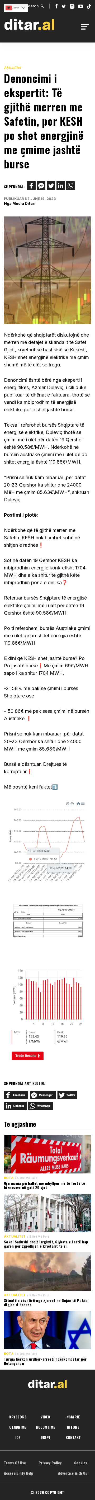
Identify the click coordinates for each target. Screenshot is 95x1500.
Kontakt (73, 1437)
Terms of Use (15, 1462)
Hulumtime (45, 1427)
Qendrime (17, 1427)
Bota (8, 1178)
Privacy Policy (50, 1462)
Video (45, 1416)
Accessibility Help (18, 1473)
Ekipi (45, 1437)
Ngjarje (73, 1416)
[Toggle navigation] (86, 26)
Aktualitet (12, 67)
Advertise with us (72, 1473)
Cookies (80, 1462)
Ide (18, 1437)
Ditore (73, 1427)
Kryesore (17, 1416)
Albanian (15, 8)
